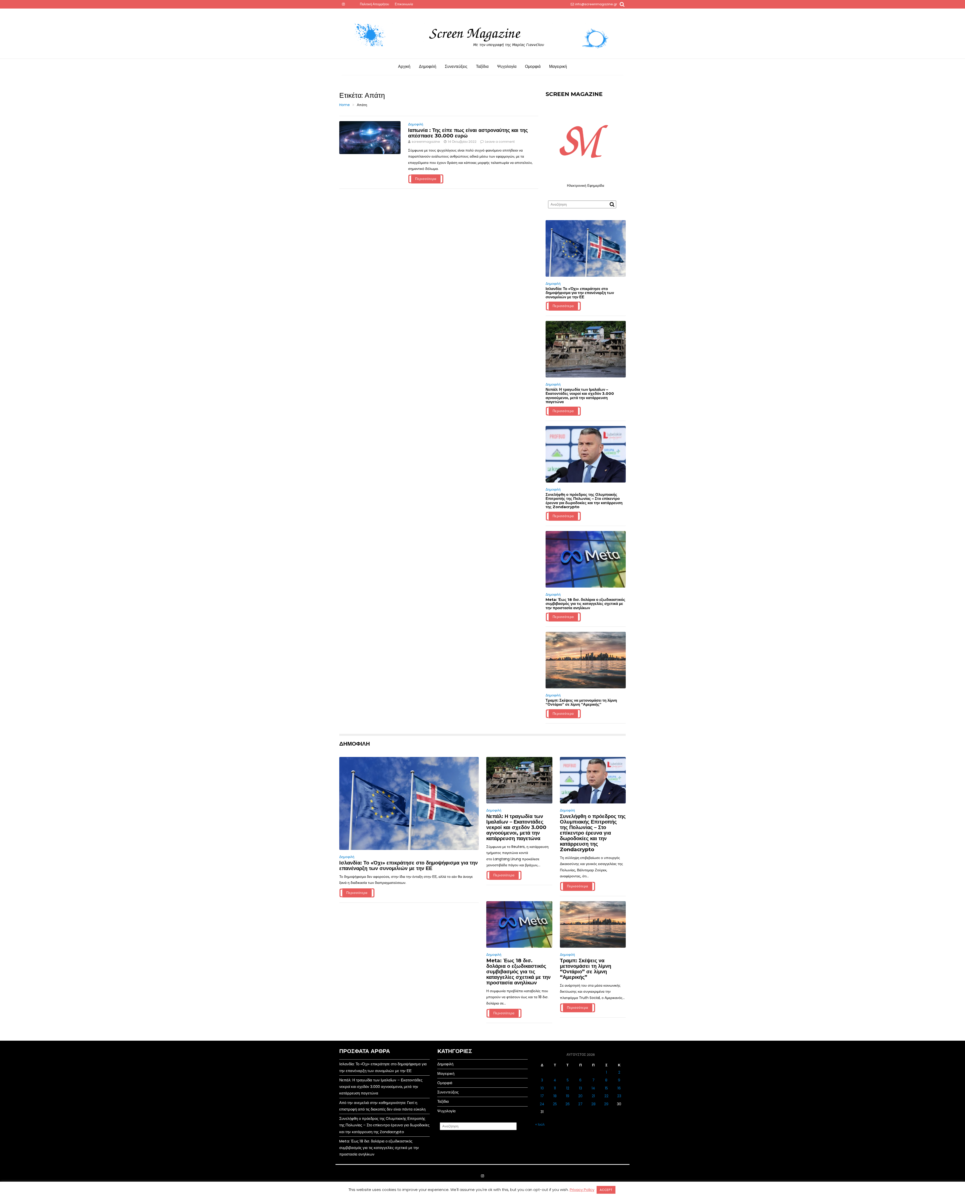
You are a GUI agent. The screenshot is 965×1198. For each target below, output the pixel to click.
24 (542, 1104)
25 (555, 1104)
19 (567, 1095)
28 (593, 1104)
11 (555, 1088)
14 (593, 1088)
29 (606, 1104)
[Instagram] (343, 4)
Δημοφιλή (427, 66)
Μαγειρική (558, 66)
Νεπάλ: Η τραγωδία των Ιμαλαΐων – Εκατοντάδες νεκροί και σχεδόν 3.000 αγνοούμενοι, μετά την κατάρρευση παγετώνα (580, 395)
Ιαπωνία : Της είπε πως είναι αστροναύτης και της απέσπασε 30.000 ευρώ (468, 133)
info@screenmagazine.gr (596, 4)
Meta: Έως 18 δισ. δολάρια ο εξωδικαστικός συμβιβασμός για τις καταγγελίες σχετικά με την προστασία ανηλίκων (585, 603)
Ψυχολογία (506, 66)
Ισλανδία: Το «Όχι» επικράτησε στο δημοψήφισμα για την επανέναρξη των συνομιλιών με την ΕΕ (580, 292)
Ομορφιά (533, 66)
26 (567, 1104)
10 (542, 1088)
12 (567, 1088)
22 (606, 1095)
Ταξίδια (482, 66)
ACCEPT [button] (606, 1189)
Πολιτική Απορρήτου (374, 4)
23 (619, 1095)
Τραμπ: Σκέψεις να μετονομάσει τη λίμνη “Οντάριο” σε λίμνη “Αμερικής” (581, 702)
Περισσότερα (426, 178)
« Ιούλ (540, 1124)
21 (593, 1095)
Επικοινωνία (404, 4)
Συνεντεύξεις (456, 66)
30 (619, 1104)
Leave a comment (500, 141)
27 (580, 1104)
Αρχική (404, 66)
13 (580, 1088)
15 (606, 1088)
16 (619, 1088)
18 (555, 1095)
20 (580, 1095)
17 (542, 1095)
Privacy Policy (582, 1189)
